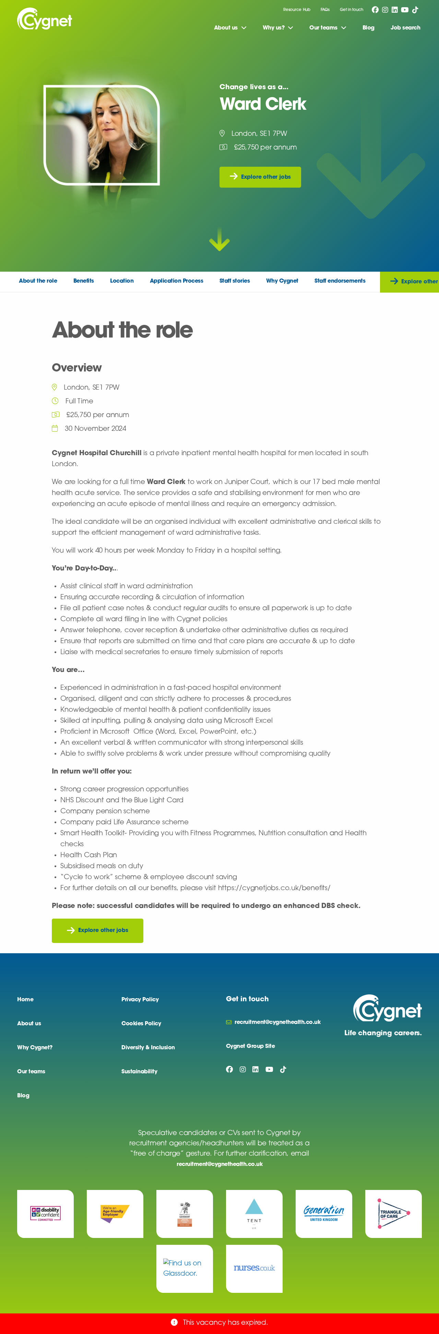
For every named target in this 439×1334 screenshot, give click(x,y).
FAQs (325, 10)
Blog (369, 28)
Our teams (31, 1072)
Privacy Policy (139, 1000)
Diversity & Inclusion (148, 1048)
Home (25, 1000)
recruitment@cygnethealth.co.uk (219, 1164)
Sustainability (139, 1072)
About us (29, 1024)
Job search (405, 28)
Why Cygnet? (34, 1048)
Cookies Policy (141, 1024)
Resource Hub (296, 10)
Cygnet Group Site (250, 1046)
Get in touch (351, 10)
